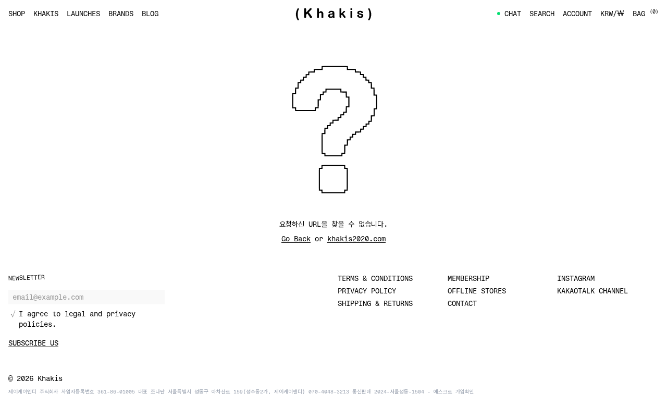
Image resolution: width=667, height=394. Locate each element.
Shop (16, 13)
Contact (462, 303)
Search (541, 13)
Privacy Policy (367, 290)
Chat (512, 13)
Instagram (576, 278)
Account (577, 13)
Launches (83, 13)
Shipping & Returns (375, 303)
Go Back (296, 238)
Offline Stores (477, 290)
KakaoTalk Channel (592, 290)
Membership (468, 278)
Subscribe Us (33, 342)
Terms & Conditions (375, 278)
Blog (150, 13)
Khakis (45, 13)
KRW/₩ (612, 13)
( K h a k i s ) (333, 13)
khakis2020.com (356, 238)
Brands (120, 13)
